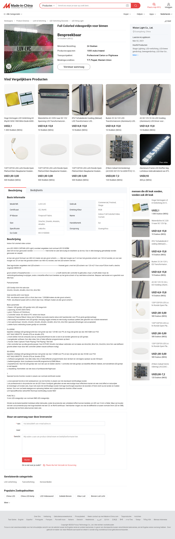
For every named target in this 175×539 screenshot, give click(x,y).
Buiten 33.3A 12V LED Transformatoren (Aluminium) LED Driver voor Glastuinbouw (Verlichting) (160, 263)
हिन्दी (121, 519)
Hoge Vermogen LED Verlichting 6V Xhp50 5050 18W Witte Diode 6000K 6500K (160, 201)
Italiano (71, 519)
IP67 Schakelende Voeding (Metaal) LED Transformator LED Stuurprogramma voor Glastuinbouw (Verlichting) (160, 242)
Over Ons (37, 516)
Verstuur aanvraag (74, 66)
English (21, 519)
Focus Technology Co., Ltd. (84, 525)
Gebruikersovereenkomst (63, 516)
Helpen (140, 14)
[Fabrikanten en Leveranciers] (18, 5)
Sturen (27, 459)
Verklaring (47, 516)
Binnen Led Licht (98, 496)
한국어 (106, 519)
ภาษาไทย (129, 519)
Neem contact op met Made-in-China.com (103, 516)
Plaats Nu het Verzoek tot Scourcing (59, 465)
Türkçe (138, 519)
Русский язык (60, 519)
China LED (10, 496)
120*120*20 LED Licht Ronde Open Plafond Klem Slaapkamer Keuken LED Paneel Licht (160, 345)
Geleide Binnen (65, 496)
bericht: (17, 436)
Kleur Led (81, 496)
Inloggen (168, 7)
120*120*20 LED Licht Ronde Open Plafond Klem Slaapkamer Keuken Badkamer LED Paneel (160, 304)
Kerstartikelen (46, 482)
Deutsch (80, 519)
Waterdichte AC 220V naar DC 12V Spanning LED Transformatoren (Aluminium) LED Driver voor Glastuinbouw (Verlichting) (160, 222)
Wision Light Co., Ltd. (143, 27)
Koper (126, 14)
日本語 (114, 519)
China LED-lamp (27, 496)
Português (39, 519)
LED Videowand (46, 496)
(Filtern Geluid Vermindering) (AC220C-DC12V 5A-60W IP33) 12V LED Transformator (160, 365)
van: (18, 423)
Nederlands (90, 519)
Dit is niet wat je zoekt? (31, 465)
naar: (18, 430)
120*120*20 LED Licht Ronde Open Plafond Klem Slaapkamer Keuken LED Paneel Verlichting (160, 324)
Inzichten (137, 516)
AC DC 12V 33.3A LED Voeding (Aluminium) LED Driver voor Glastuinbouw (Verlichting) (160, 283)
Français (49, 519)
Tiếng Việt (147, 519)
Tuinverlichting (28, 482)
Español (29, 519)
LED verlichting (10, 482)
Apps (151, 14)
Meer (135, 55)
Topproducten (126, 516)
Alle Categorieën (13, 14)
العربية (99, 519)
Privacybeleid (80, 516)
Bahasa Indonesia (160, 519)
